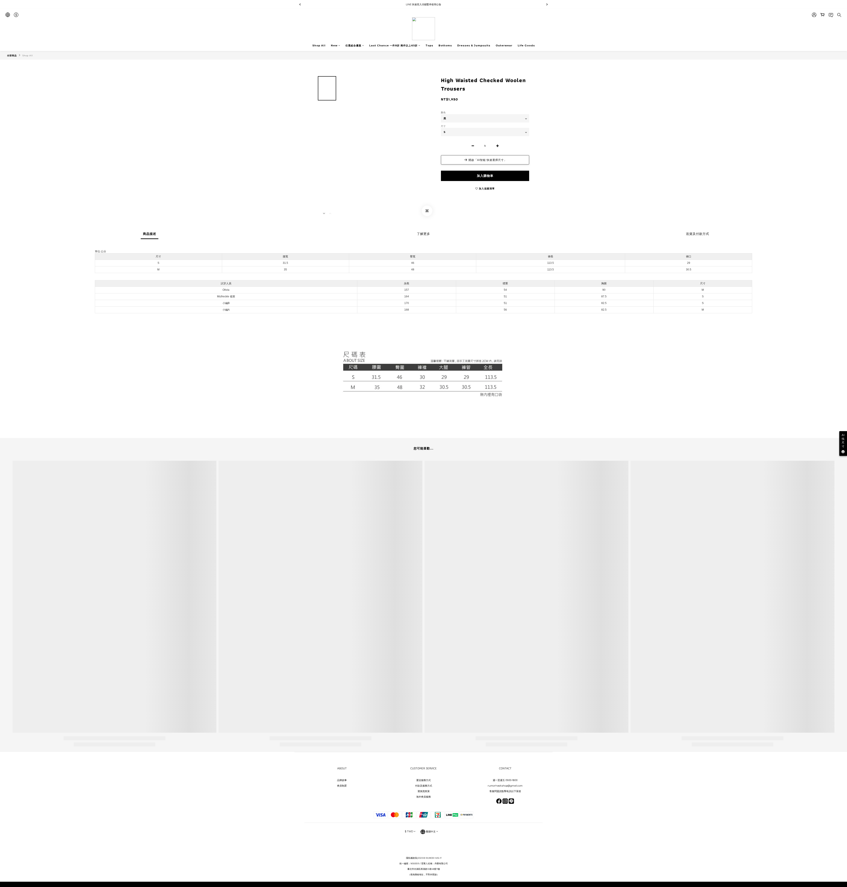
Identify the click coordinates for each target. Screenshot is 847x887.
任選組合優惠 (353, 45)
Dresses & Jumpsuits (473, 45)
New (334, 45)
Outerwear (504, 45)
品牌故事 (342, 780)
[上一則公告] (300, 4)
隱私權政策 (411, 858)
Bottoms (445, 45)
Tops (429, 45)
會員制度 (342, 785)
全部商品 (12, 55)
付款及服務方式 (423, 785)
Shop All (319, 45)
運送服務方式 (423, 780)
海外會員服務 (423, 796)
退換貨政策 (424, 791)
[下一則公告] (547, 4)
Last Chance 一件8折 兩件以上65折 (393, 45)
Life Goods (526, 45)
